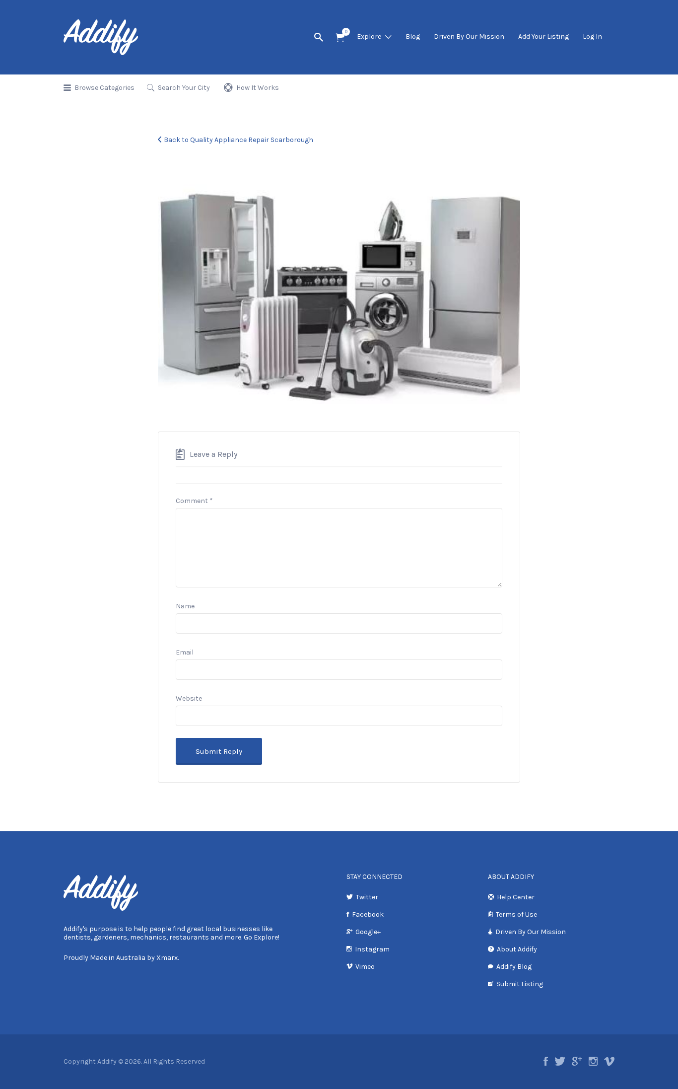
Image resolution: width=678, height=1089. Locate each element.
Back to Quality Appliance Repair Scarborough (238, 140)
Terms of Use (516, 914)
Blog (413, 36)
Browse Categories (104, 87)
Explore (369, 36)
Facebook (368, 914)
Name (185, 606)
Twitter (367, 897)
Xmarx (167, 957)
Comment (194, 501)
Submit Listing (519, 984)
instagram (593, 1061)
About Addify (517, 949)
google (577, 1061)
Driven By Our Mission (469, 36)
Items (340, 37)
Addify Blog (514, 966)
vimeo (609, 1061)
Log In (592, 36)
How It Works (257, 87)
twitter (559, 1061)
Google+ (368, 932)
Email (185, 652)
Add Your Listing (543, 36)
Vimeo (365, 966)
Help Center (516, 897)
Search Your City (184, 87)
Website (189, 698)
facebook (545, 1061)
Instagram (372, 949)
